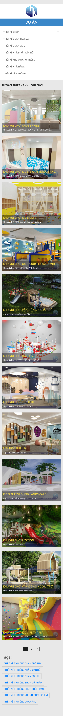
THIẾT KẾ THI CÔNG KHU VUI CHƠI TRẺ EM (26, 695)
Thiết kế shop (11, 31)
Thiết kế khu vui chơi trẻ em (19, 59)
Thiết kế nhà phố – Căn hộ (18, 52)
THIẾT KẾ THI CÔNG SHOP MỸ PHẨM (23, 682)
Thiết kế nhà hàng (14, 66)
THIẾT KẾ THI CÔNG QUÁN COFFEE (22, 676)
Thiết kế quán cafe (14, 45)
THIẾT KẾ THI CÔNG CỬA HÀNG (20, 701)
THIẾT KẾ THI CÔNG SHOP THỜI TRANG (24, 689)
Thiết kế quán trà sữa (16, 38)
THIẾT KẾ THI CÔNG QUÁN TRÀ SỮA (22, 663)
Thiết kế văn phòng (14, 73)
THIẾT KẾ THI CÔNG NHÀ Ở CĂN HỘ (22, 670)
